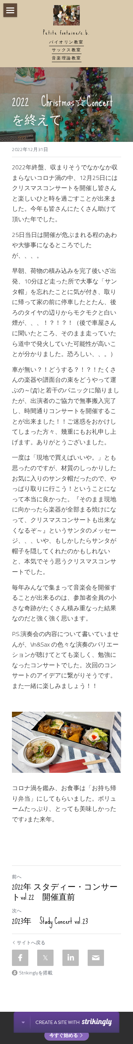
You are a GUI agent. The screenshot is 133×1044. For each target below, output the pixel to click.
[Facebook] (20, 958)
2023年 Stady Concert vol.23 (50, 921)
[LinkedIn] (70, 958)
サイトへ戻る (31, 942)
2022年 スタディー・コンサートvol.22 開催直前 (65, 892)
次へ (16, 910)
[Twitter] (45, 958)
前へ (16, 876)
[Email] (96, 958)
